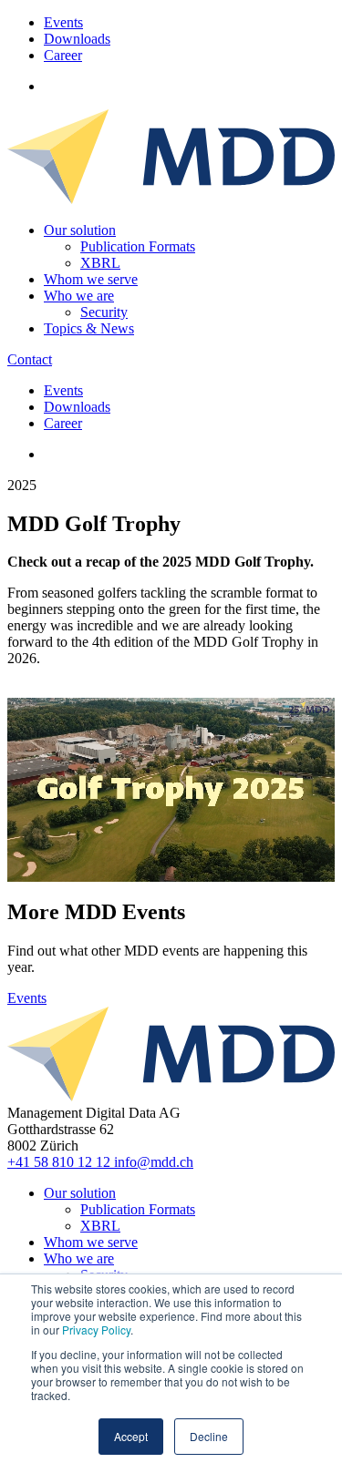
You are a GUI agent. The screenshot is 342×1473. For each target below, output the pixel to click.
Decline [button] (209, 1436)
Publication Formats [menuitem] (137, 246)
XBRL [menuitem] (100, 263)
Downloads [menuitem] (77, 38)
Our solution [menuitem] (80, 230)
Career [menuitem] (63, 55)
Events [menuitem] (63, 22)
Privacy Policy (96, 1329)
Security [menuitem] (104, 312)
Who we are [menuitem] (79, 295)
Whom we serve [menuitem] (91, 279)
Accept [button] (131, 1436)
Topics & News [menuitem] (89, 328)
